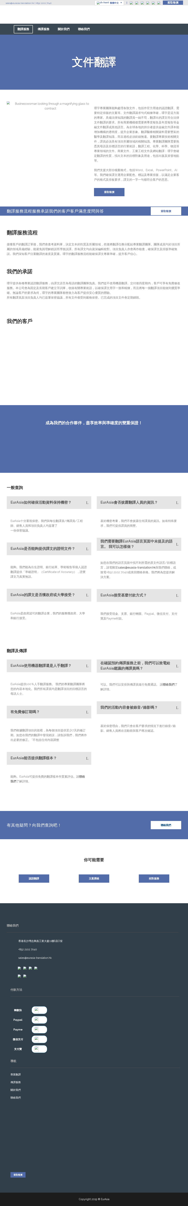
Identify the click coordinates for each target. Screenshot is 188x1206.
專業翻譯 (15, 1074)
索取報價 (172, 2)
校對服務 (154, 878)
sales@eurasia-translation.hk (20, 3)
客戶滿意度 (80, 211)
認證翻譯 (34, 878)
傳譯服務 (15, 1082)
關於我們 (15, 1089)
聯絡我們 (169, 684)
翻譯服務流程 (19, 211)
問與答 (97, 211)
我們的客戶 (59, 211)
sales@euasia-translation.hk (137, 567)
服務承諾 (40, 211)
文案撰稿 (94, 878)
